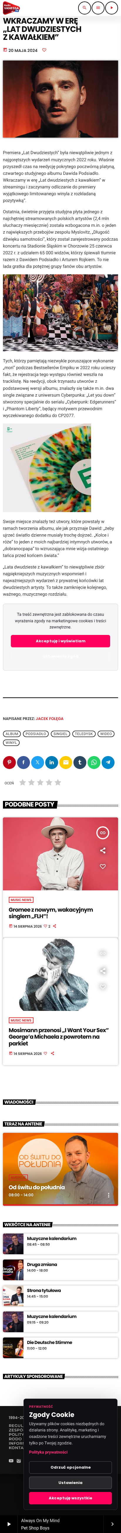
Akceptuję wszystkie (70, 1498)
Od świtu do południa (37, 1187)
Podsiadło (36, 734)
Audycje (18, 1177)
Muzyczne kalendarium (51, 1239)
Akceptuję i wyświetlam (60, 641)
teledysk (84, 734)
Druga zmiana (42, 1265)
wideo (106, 734)
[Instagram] (18, 1461)
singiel (60, 734)
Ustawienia (70, 1482)
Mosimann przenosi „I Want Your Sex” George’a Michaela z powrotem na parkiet (59, 1037)
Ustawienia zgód (60, 656)
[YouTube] (11, 1461)
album (12, 734)
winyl (11, 743)
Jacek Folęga (50, 718)
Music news (21, 899)
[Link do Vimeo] (11, 8)
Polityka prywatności (48, 1452)
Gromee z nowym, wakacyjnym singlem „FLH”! (51, 913)
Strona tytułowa (44, 1290)
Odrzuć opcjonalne (71, 1467)
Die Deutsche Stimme (49, 1342)
